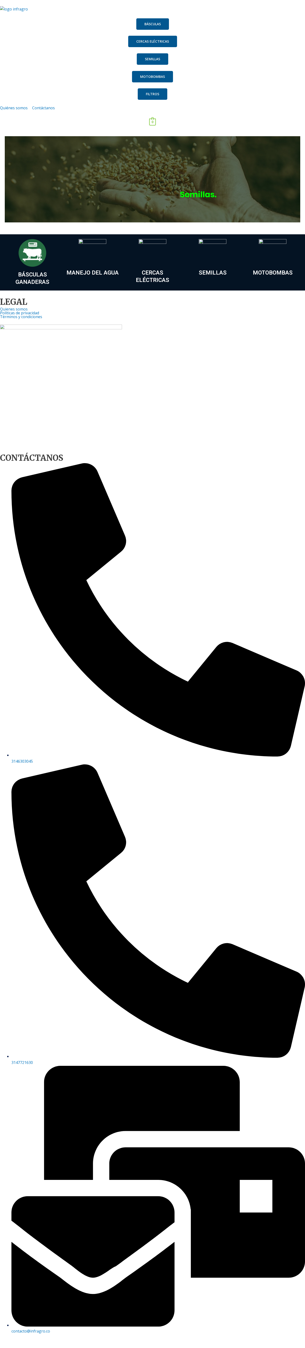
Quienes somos (14, 309)
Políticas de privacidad (19, 313)
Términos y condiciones (21, 317)
